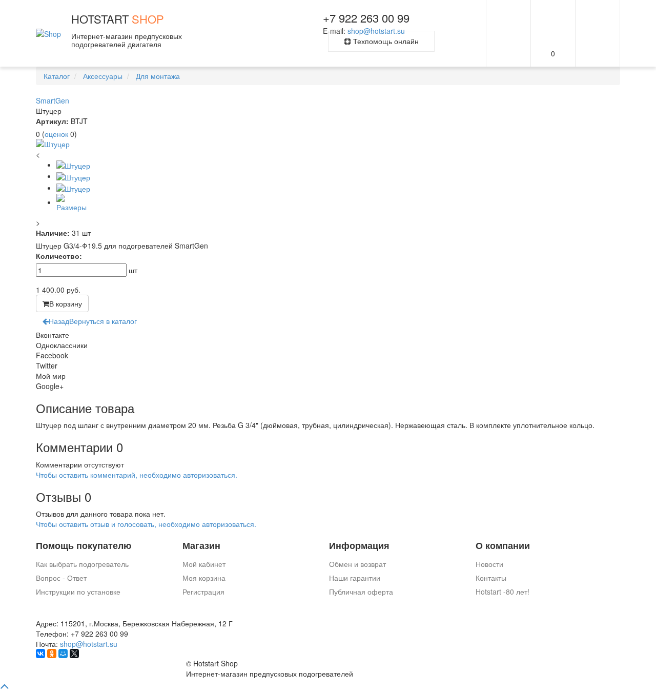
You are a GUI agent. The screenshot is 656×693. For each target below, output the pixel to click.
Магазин (201, 545)
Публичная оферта (361, 591)
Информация (359, 545)
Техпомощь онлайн (385, 41)
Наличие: (53, 233)
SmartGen (52, 100)
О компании (503, 545)
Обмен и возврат (357, 564)
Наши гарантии (354, 578)
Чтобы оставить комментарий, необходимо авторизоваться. (136, 475)
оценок (56, 134)
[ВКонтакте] (40, 653)
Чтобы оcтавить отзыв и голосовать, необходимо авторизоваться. (146, 524)
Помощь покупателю (83, 545)
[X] (74, 653)
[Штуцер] (328, 144)
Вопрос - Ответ (61, 578)
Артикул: (52, 121)
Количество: (59, 256)
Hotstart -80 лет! (502, 591)
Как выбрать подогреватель (82, 564)
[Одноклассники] (51, 653)
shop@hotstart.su (88, 644)
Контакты (491, 578)
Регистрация (203, 591)
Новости (489, 564)
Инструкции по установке (78, 591)
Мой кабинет (203, 564)
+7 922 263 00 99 (366, 18)
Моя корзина (203, 578)
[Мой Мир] (63, 653)
